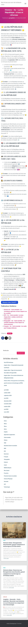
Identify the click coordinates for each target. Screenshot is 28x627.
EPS (5, 451)
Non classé (6, 470)
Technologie (7, 487)
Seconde (6, 481)
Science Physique (8, 478)
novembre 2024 (7, 403)
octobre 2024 (7, 406)
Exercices (6, 453)
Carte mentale (7, 437)
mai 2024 (6, 409)
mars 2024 (6, 412)
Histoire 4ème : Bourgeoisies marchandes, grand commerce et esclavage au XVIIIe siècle (14, 383)
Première (6, 473)
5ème (5, 426)
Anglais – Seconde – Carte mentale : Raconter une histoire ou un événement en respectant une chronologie (13, 602)
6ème (5, 429)
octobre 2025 (7, 392)
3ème (5, 420)
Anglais (6, 431)
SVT (5, 484)
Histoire (9, 333)
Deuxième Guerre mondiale (10, 445)
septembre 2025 (8, 395)
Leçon (5, 465)
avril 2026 (6, 390)
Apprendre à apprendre (9, 434)
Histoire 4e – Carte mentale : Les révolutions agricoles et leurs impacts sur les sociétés (15, 311)
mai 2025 (6, 398)
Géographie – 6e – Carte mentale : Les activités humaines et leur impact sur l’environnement (14, 322)
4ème (5, 423)
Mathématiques (7, 467)
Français (6, 456)
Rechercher (6, 350)
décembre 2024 (7, 401)
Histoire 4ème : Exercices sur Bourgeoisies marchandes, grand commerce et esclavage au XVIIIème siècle (14, 572)
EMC (5, 448)
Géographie (7, 459)
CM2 (5, 442)
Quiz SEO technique (8, 362)
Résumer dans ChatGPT (10, 302)
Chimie (5, 440)
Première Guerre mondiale (10, 476)
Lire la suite (6, 558)
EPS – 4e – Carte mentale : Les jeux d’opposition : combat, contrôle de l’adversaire (13, 317)
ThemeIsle (19, 623)
